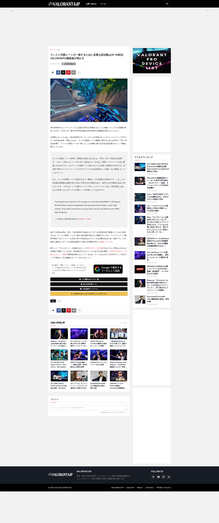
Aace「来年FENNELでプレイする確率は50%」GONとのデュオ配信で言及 (158, 196)
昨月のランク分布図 (96, 248)
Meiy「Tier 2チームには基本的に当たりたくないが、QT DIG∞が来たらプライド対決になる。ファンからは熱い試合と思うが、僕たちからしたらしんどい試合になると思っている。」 (158, 224)
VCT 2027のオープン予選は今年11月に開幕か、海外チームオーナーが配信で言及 (78, 343)
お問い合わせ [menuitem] (91, 4)
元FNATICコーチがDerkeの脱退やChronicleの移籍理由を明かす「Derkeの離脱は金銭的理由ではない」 (118, 386)
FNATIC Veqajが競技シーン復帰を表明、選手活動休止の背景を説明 (78, 365)
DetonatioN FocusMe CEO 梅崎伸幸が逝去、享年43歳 (98, 386)
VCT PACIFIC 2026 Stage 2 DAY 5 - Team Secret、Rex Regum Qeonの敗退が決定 (58, 365)
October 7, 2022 (84, 219)
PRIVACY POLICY (164, 488)
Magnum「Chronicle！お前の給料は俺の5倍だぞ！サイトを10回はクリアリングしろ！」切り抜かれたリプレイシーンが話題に (59, 343)
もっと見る (123, 323)
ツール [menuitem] (103, 4)
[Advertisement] (152, 114)
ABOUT (140, 488)
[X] (63, 72)
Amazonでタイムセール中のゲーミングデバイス (90, 294)
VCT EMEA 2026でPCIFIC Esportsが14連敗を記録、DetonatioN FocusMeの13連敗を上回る (59, 386)
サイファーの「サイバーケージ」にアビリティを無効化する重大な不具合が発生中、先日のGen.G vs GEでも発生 (78, 386)
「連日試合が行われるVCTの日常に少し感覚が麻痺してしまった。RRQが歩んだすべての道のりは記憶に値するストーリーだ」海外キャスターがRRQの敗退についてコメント (118, 343)
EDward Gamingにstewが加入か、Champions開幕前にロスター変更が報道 (118, 365)
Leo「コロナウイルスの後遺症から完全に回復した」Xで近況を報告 (157, 208)
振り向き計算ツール (90, 284)
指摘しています (106, 242)
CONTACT (149, 488)
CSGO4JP (130, 488)
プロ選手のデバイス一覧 (90, 279)
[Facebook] (58, 72)
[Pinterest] (68, 72)
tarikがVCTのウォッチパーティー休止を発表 (98, 364)
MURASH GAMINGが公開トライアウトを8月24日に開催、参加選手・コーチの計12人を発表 (157, 270)
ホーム (52, 50)
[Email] (73, 72)
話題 (58, 50)
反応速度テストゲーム (90, 289)
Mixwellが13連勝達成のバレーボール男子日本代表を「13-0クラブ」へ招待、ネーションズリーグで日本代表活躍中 (157, 183)
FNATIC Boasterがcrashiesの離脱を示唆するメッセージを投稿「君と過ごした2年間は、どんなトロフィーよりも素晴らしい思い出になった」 (98, 343)
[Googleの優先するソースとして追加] (108, 269)
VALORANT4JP (117, 488)
